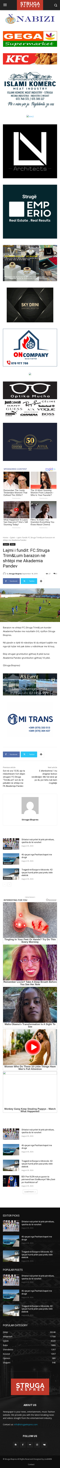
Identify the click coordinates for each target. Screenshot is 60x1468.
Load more (29, 1191)
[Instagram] (37, 1445)
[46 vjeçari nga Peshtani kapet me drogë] (11, 859)
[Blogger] (15, 1445)
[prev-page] (5, 884)
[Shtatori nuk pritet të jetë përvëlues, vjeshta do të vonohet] (11, 844)
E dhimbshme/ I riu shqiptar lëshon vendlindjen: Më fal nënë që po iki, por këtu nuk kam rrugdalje (44, 777)
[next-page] (9, 884)
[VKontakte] (44, 1445)
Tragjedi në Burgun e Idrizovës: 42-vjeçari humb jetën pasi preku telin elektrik (37, 872)
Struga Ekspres (15, 574)
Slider (13, 544)
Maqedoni (7, 848)
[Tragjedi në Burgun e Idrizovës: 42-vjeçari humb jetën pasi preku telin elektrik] (11, 874)
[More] (41, 581)
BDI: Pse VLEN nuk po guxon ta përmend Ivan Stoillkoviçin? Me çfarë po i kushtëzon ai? (38, 1179)
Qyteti (12, 537)
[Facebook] (23, 1445)
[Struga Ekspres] (5, 573)
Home (5, 537)
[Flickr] (30, 1445)
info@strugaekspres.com (26, 1424)
